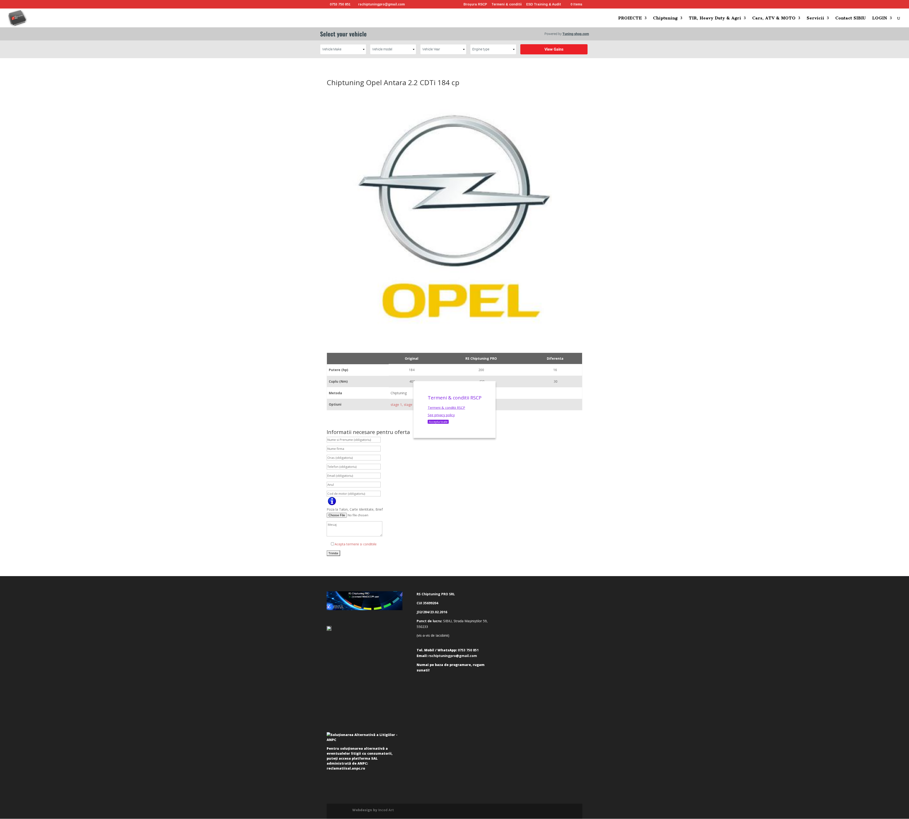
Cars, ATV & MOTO (774, 18)
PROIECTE (630, 18)
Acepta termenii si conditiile (356, 544)
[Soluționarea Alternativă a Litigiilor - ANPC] (364, 738)
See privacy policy (441, 415)
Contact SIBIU (850, 18)
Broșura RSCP (475, 4)
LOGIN (879, 18)
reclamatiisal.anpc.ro (346, 768)
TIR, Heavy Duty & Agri (715, 18)
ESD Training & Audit (543, 4)
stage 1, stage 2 (403, 404)
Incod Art (386, 810)
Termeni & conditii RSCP (446, 407)
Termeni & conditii (506, 4)
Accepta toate (438, 422)
